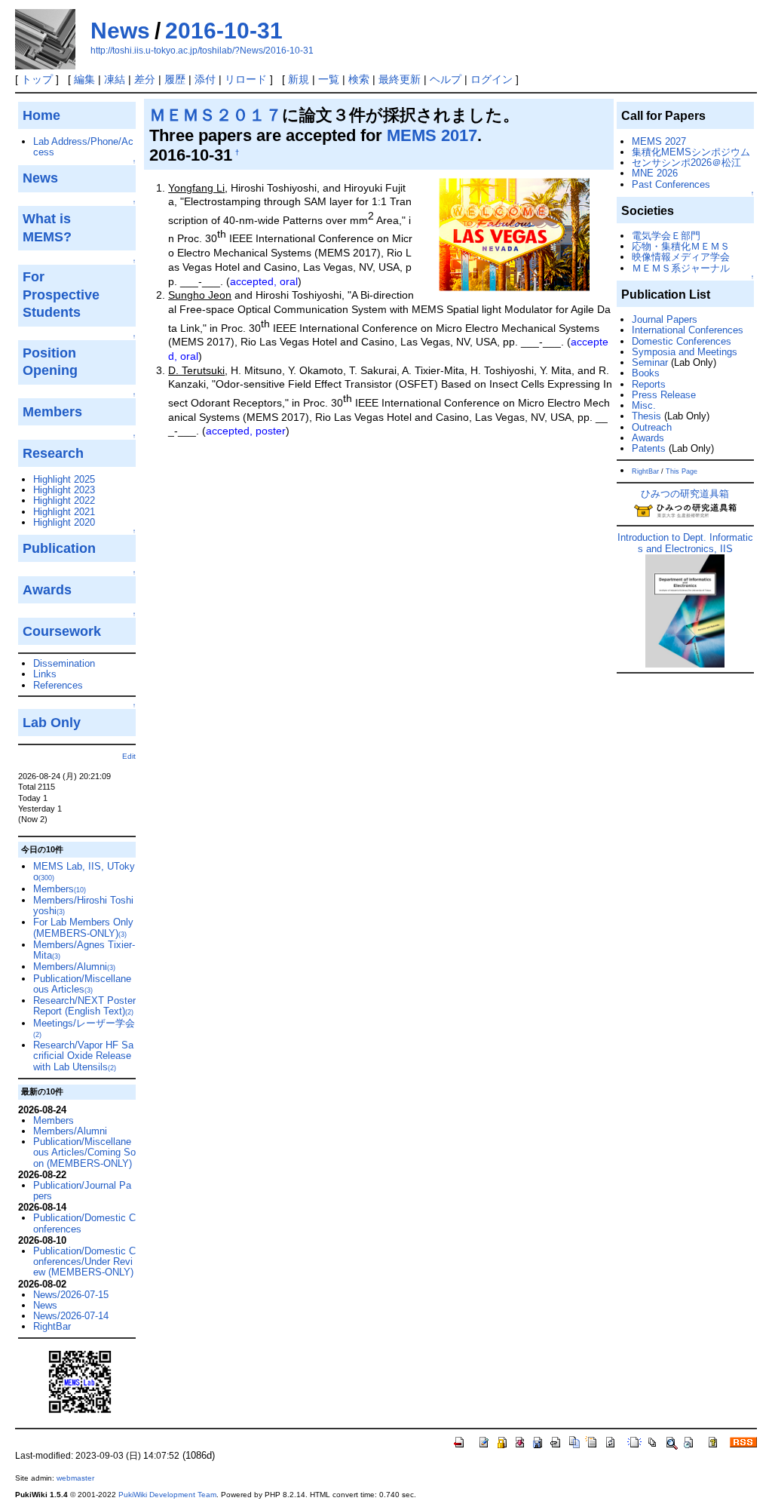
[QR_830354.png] (80, 1380)
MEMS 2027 (659, 141)
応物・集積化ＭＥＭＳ (681, 246)
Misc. (644, 405)
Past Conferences (671, 184)
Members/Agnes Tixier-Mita (84, 950)
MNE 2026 (655, 173)
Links (45, 674)
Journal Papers (664, 319)
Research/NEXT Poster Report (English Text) (84, 1006)
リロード (246, 79)
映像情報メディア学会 (681, 256)
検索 (358, 79)
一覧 (328, 79)
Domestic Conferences (681, 341)
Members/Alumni (74, 966)
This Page (681, 471)
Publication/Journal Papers (82, 1191)
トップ (37, 79)
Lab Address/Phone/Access (83, 147)
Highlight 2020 (64, 522)
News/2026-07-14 (71, 1315)
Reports (649, 384)
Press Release (664, 395)
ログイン (491, 79)
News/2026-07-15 (71, 1294)
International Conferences (687, 330)
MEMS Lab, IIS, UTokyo (84, 871)
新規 (298, 79)
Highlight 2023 (64, 490)
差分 (144, 79)
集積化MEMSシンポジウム (691, 152)
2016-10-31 (224, 30)
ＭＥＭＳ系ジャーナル (681, 268)
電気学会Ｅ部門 (666, 235)
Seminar (650, 362)
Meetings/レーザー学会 (84, 1028)
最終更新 (399, 79)
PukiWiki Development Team (167, 1494)
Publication (59, 548)
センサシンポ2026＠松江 (686, 162)
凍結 (114, 79)
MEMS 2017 (432, 135)
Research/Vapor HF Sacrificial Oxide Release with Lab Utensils (83, 1056)
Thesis (646, 416)
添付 (205, 79)
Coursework (62, 631)
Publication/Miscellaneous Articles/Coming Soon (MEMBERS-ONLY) (84, 1152)
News (120, 30)
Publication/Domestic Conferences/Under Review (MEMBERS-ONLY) (84, 1261)
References (58, 685)
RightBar (52, 1326)
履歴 (174, 79)
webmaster (75, 1478)
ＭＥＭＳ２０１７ (215, 115)
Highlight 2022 (64, 500)
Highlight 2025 (64, 479)
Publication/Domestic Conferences (84, 1223)
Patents (649, 448)
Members (59, 889)
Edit (129, 756)
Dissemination (64, 663)
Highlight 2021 (64, 511)
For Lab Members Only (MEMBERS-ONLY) (83, 927)
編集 (84, 79)
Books (646, 373)
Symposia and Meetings (684, 352)
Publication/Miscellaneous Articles (82, 984)
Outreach (652, 427)
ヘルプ (445, 79)
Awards (648, 438)
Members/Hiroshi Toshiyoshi (83, 905)
